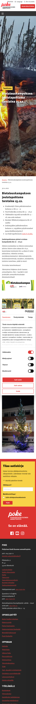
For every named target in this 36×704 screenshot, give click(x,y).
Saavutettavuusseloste (10, 580)
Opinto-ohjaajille (7, 680)
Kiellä (18, 391)
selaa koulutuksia (28, 6)
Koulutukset (6, 690)
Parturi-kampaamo (8, 626)
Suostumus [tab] (6, 317)
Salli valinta (18, 385)
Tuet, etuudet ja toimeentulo (11, 670)
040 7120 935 (20, 589)
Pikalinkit (10, 2)
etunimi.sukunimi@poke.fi (11, 556)
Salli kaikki (18, 380)
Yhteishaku (6, 649)
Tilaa (8, 503)
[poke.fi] (8, 5)
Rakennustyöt (6, 622)
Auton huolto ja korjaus (10, 619)
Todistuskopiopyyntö (9, 585)
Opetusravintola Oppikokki (11, 629)
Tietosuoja (5, 577)
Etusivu (4, 180)
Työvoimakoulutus (8, 663)
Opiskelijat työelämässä (10, 700)
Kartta (4, 575)
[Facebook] (12, 533)
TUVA (3, 666)
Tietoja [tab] (30, 317)
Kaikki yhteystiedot (8, 572)
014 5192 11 (13, 605)
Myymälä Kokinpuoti (9, 632)
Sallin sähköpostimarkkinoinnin (16, 497)
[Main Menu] (3, 13)
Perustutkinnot (7, 656)
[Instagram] (23, 533)
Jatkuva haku (6, 653)
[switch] (31, 358)
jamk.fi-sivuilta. (27, 234)
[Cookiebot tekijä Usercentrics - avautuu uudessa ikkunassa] (25, 311)
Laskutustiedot (7, 569)
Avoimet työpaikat (8, 582)
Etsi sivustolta (30, 2)
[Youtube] (18, 533)
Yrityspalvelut (6, 694)
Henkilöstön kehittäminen (11, 697)
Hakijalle (5, 646)
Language (19, 2)
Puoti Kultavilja (7, 636)
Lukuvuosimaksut (8, 677)
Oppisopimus (6, 660)
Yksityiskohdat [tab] (18, 317)
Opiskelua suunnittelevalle (11, 673)
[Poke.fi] (18, 515)
